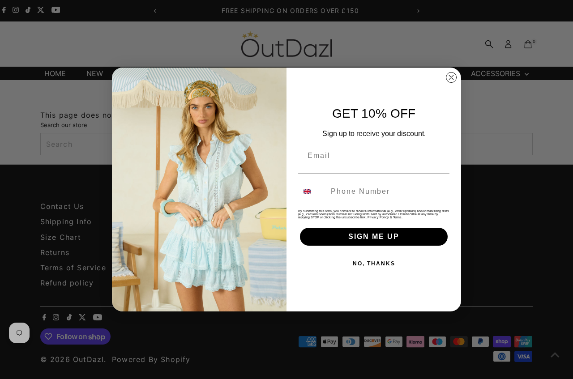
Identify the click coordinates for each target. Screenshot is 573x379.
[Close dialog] (451, 77)
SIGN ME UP (373, 236)
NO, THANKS (374, 263)
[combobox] (312, 191)
